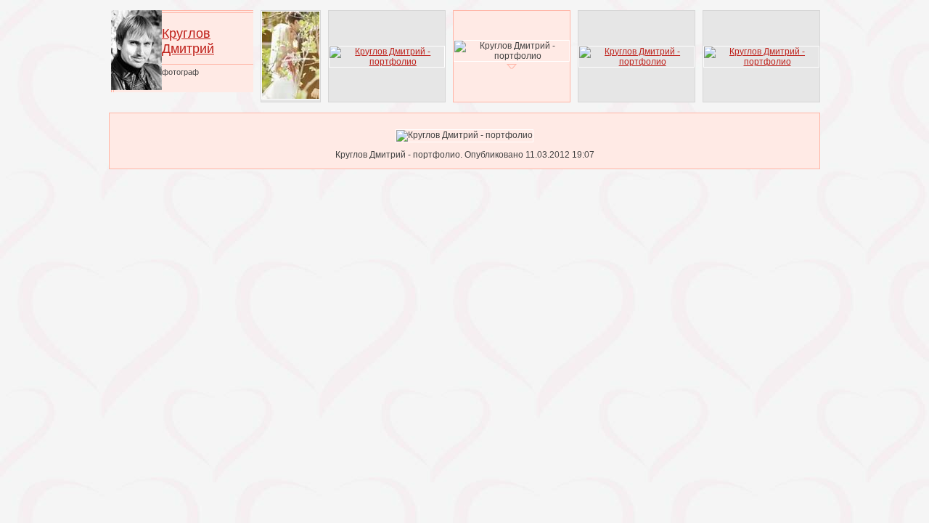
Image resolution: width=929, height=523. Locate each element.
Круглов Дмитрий (188, 41)
